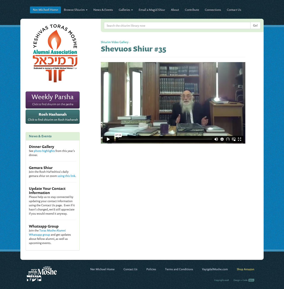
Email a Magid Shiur (152, 10)
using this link (66, 176)
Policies (151, 269)
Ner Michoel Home (102, 269)
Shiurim (74, 10)
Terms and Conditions (179, 269)
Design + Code (240, 280)
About (175, 10)
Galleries (125, 10)
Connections (213, 10)
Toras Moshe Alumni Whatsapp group (47, 232)
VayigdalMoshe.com (215, 269)
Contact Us (234, 10)
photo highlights (44, 151)
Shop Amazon (245, 269)
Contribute (192, 10)
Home (45, 10)
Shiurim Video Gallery (114, 42)
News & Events (103, 10)
